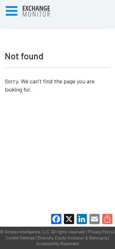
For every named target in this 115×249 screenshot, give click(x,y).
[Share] (107, 219)
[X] (69, 219)
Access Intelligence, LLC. (27, 231)
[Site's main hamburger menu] (11, 11)
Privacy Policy (100, 231)
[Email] (94, 219)
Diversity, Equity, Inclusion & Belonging (72, 237)
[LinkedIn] (81, 219)
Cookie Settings (20, 237)
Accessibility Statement (57, 243)
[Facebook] (56, 219)
